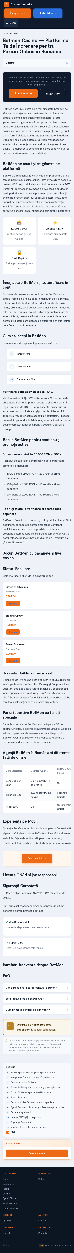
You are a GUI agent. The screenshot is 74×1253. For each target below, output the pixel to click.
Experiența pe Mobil (21, 1112)
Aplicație (7, 1220)
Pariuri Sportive (11, 1208)
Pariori (6, 1179)
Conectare (8, 1184)
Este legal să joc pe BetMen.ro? (25, 999)
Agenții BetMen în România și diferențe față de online (37, 1107)
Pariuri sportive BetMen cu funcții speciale (32, 1102)
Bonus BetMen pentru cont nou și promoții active (36, 1087)
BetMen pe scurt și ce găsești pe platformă (33, 1072)
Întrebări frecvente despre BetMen (29, 1127)
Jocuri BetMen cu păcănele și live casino (31, 1092)
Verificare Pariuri (11, 1203)
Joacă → (12, 603)
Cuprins (37, 62)
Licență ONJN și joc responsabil (27, 1117)
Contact (42, 1220)
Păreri (6, 1188)
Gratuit (6, 1233)
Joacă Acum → (23, 93)
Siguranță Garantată (21, 1122)
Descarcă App (37, 858)
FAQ (13, 1132)
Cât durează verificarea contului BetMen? (31, 987)
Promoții (42, 1233)
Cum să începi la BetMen (23, 1082)
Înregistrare (17, 13)
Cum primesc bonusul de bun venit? (28, 1010)
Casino (6, 1193)
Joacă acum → (37, 1153)
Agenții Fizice (9, 1198)
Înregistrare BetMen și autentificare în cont (32, 1077)
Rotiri (41, 1179)
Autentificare (48, 13)
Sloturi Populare (19, 1097)
